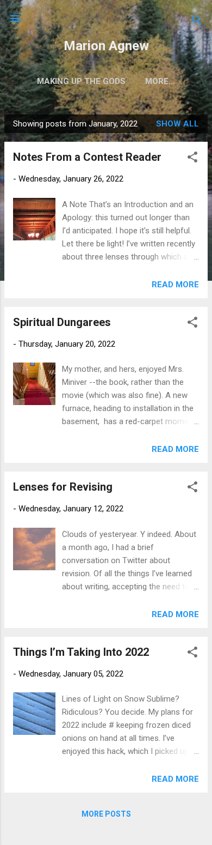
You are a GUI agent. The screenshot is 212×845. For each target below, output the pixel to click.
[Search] (196, 22)
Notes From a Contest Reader (87, 157)
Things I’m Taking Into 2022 (81, 652)
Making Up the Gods (81, 81)
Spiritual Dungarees (62, 322)
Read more (175, 284)
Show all (177, 124)
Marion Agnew (106, 45)
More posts (106, 814)
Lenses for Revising (63, 486)
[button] (192, 158)
